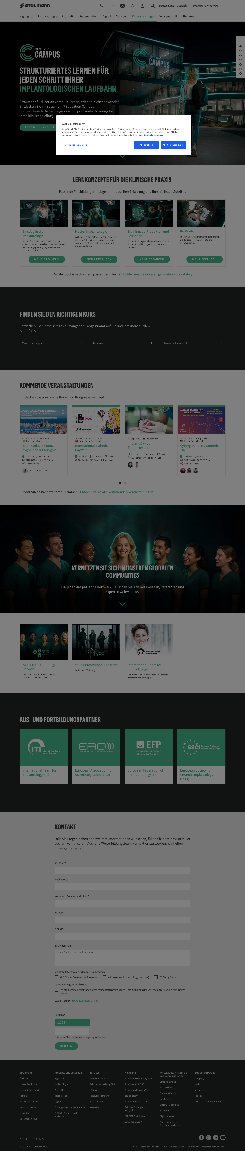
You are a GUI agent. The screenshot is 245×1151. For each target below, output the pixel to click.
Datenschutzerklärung (153, 135)
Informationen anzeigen (75, 144)
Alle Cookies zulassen (173, 144)
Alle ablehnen (146, 144)
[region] (123, 135)
